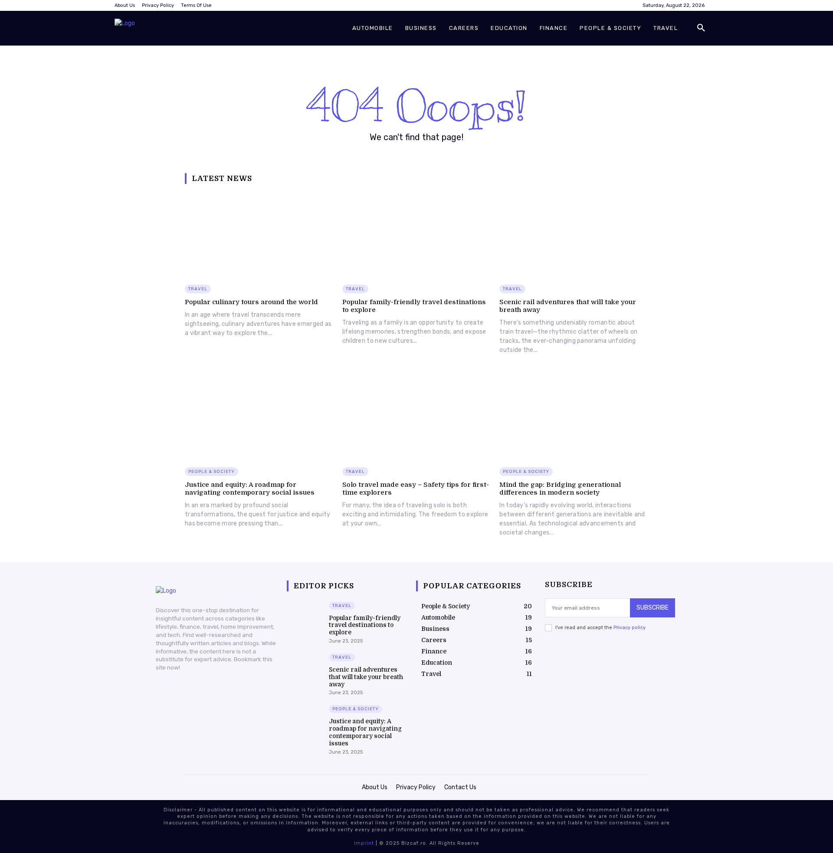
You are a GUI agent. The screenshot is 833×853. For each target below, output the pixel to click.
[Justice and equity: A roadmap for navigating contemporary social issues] (259, 416)
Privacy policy (629, 627)
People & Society (211, 471)
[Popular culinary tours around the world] (259, 234)
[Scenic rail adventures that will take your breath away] (573, 234)
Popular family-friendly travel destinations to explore (364, 625)
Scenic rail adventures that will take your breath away (366, 677)
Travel (197, 289)
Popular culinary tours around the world (251, 302)
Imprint (364, 843)
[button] (701, 28)
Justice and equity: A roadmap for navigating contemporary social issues (250, 488)
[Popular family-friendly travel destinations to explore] (416, 234)
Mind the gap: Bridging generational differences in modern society (560, 488)
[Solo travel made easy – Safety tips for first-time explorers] (416, 416)
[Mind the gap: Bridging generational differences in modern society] (573, 416)
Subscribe (652, 607)
